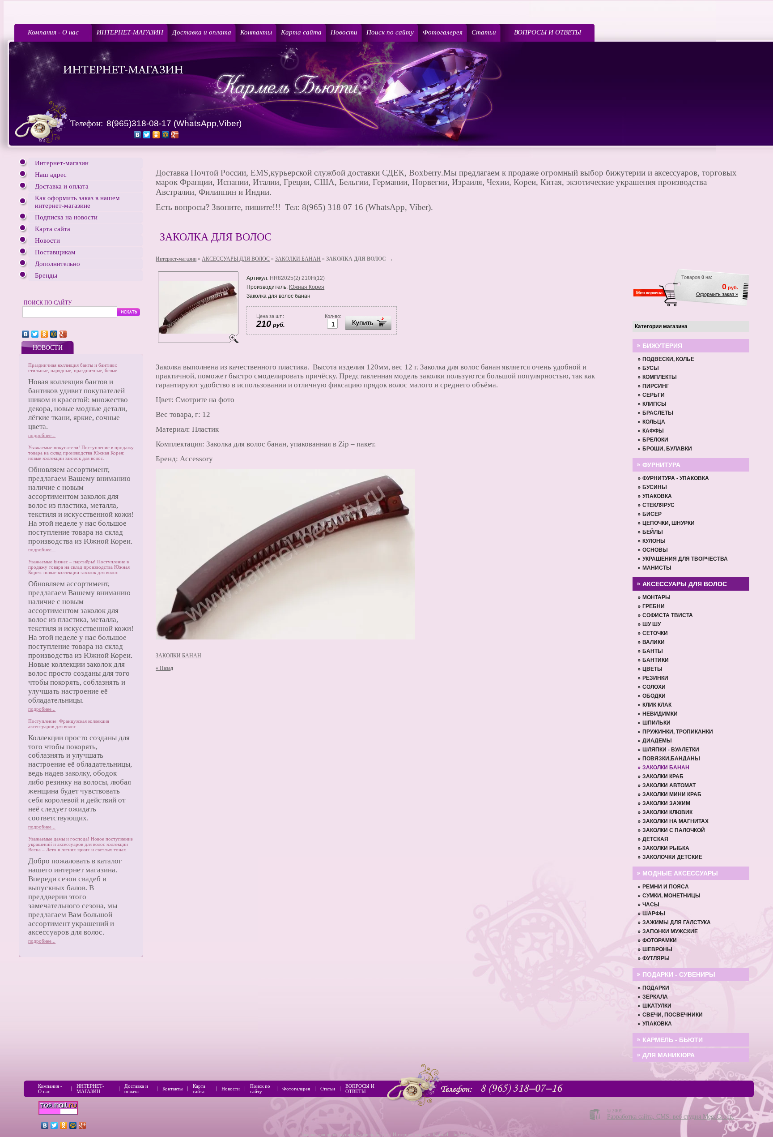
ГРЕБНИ (653, 606)
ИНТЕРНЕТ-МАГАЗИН (130, 32)
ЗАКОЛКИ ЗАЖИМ (666, 803)
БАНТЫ (652, 651)
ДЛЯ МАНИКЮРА (668, 1055)
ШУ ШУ (651, 624)
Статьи (483, 32)
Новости (344, 32)
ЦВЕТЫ (652, 669)
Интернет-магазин (62, 163)
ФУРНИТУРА (661, 464)
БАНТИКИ (655, 660)
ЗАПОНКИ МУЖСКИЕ (670, 931)
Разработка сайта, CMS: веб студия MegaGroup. (671, 1116)
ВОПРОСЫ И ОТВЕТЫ (547, 32)
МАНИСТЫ (656, 568)
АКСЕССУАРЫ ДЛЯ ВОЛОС (236, 259)
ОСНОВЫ (655, 550)
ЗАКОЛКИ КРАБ (663, 776)
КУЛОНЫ (654, 541)
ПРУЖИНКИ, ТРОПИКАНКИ (677, 732)
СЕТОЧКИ (655, 633)
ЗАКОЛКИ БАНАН (298, 259)
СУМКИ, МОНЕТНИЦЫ (671, 895)
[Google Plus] (175, 135)
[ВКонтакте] (137, 135)
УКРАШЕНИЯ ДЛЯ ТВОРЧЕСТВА (685, 559)
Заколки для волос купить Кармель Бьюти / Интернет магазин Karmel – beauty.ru (386, 1134)
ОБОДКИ (654, 696)
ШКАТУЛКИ (656, 1006)
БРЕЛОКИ (655, 440)
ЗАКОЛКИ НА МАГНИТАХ (675, 821)
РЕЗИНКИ (655, 678)
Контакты (256, 32)
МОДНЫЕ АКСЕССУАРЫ (680, 873)
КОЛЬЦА (653, 422)
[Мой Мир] (165, 135)
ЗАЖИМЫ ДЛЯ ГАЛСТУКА (676, 922)
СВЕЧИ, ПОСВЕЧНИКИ (672, 1015)
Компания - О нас (53, 32)
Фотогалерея (443, 32)
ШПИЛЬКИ (656, 723)
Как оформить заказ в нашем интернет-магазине (77, 201)
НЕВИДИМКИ (660, 714)
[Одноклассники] (156, 135)
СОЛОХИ (654, 687)
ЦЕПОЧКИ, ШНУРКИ (668, 523)
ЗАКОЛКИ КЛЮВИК (667, 812)
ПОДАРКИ (655, 988)
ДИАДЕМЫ (657, 741)
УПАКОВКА (657, 496)
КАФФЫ (653, 431)
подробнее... (41, 435)
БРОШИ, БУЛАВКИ (667, 449)
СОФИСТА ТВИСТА (667, 615)
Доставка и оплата (201, 32)
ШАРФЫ (653, 913)
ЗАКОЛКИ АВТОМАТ (669, 785)
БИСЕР (652, 514)
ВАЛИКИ (653, 642)
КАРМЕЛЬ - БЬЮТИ (672, 1039)
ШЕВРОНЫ (657, 949)
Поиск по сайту (390, 32)
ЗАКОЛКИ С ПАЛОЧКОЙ (673, 830)
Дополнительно (57, 263)
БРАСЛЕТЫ (657, 413)
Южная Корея (306, 287)
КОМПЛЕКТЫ (659, 377)
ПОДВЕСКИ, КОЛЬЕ (668, 359)
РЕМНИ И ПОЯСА (665, 887)
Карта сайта (301, 32)
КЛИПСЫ (654, 404)
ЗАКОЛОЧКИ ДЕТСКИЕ (672, 857)
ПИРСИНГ (655, 386)
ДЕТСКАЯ (655, 839)
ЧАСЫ (650, 904)
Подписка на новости (66, 217)
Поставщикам (55, 252)
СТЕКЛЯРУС (658, 505)
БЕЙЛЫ (652, 532)
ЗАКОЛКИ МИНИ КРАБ (671, 794)
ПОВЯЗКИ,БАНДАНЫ (671, 758)
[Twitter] (147, 135)
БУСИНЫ (654, 487)
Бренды (46, 275)
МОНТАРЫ (656, 597)
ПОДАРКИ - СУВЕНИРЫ (678, 974)
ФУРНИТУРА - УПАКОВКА (675, 478)
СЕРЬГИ (653, 395)
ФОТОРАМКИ (659, 940)
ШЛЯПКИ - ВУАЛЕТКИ (670, 750)
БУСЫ (650, 368)
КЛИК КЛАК (656, 705)
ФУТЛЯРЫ (656, 958)
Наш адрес (51, 174)
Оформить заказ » (717, 294)
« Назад (164, 668)
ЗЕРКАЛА (655, 997)
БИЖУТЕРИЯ (662, 345)
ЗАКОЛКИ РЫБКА (665, 848)
